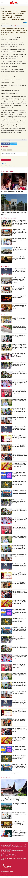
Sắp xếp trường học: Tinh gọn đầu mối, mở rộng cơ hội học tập (19, 455)
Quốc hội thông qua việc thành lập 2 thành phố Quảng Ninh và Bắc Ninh (18, 823)
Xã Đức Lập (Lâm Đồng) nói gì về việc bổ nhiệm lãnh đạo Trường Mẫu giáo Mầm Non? (19, 492)
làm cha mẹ (9, 149)
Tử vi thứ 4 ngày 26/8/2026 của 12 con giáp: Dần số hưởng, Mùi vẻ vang (19, 483)
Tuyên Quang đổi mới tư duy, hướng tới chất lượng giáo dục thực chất (19, 437)
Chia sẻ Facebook (6, 143)
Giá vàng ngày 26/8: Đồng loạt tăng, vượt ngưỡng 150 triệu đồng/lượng (19, 465)
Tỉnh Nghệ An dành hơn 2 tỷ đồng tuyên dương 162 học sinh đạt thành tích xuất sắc (19, 270)
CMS (12, 876)
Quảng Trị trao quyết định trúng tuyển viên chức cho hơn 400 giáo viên (18, 355)
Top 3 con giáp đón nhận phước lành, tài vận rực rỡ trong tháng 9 (18, 258)
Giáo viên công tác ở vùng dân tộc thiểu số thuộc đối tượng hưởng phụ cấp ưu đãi (19, 410)
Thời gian (6, 165)
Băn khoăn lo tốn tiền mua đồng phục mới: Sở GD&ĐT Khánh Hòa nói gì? (19, 364)
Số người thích (11, 165)
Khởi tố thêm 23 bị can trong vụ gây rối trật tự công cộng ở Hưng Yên (19, 249)
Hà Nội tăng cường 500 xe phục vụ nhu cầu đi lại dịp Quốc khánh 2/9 (18, 318)
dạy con (4, 149)
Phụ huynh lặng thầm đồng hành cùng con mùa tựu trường (19, 307)
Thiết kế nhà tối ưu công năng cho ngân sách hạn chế (13, 213)
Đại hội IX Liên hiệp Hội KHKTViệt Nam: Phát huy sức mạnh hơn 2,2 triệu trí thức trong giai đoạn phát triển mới (19, 833)
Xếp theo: (2, 165)
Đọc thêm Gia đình (8, 171)
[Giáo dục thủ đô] (14, 2)
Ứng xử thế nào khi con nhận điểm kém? (12, 191)
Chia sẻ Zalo (14, 143)
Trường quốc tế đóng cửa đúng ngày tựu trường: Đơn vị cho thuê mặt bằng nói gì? (19, 327)
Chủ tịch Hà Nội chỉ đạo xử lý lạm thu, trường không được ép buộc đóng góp (19, 382)
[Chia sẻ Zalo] (26, 22)
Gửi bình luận (6, 159)
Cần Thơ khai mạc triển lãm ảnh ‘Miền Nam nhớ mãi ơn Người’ (19, 240)
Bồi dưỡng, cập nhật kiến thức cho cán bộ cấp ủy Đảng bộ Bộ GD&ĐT (18, 288)
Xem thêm (14, 774)
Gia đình (3, 8)
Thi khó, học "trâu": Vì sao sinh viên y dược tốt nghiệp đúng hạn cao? (19, 391)
